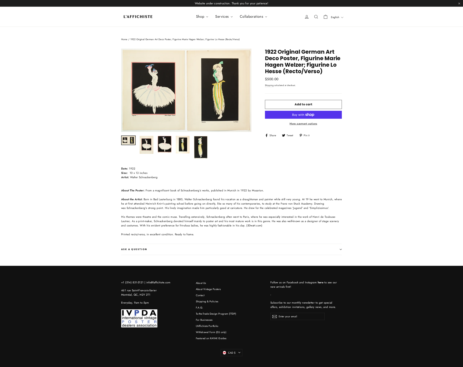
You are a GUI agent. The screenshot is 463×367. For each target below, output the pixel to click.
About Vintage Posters (208, 289)
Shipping (269, 85)
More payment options (303, 124)
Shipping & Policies (207, 301)
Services (222, 16)
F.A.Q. (199, 307)
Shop (200, 16)
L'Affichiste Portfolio (207, 326)
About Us (201, 283)
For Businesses (204, 320)
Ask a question (134, 249)
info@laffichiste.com (158, 282)
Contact (200, 295)
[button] (337, 17)
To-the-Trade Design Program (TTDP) (216, 314)
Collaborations (252, 16)
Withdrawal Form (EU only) (211, 332)
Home (124, 39)
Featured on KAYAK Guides (211, 338)
